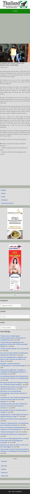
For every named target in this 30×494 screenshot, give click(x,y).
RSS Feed (4, 466)
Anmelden (4, 461)
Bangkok (4, 143)
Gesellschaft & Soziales (13, 143)
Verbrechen (3, 145)
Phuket (3, 196)
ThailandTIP (22, 143)
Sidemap (3, 469)
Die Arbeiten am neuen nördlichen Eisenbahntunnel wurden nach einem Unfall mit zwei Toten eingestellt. (15, 399)
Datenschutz (4, 476)
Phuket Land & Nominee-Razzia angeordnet (12, 419)
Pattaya (3, 193)
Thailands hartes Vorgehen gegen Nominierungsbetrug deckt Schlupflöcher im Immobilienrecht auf (12, 338)
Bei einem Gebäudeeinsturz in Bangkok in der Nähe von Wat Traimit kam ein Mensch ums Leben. (13, 359)
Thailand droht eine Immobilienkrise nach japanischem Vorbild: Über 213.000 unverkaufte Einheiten (14, 344)
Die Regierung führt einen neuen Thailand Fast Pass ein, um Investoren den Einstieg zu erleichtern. (13, 406)
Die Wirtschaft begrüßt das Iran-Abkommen (12, 434)
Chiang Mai (4, 200)
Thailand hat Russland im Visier (9, 432)
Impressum (4, 472)
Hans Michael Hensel (7, 203)
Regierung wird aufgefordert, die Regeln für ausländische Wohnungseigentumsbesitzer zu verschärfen (13, 372)
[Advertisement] (15, 28)
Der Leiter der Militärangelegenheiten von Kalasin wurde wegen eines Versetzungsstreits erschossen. (14, 440)
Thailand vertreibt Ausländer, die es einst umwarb (14, 348)
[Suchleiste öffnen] (27, 11)
